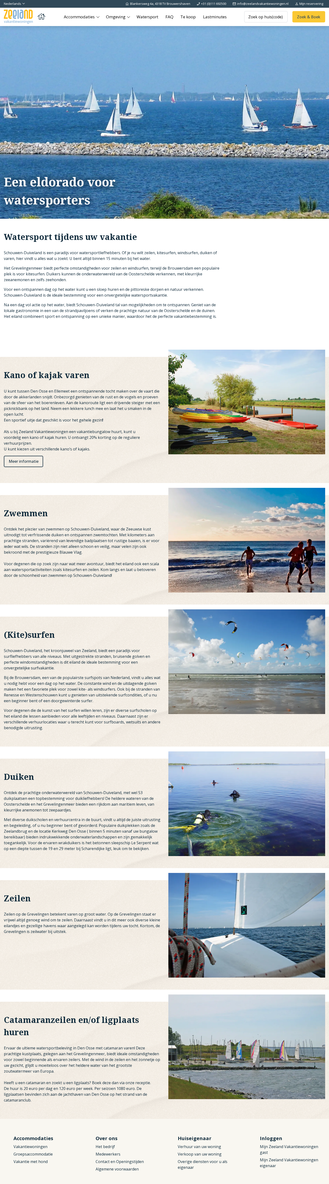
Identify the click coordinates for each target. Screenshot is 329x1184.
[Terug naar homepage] (25, 17)
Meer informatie (24, 461)
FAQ (169, 17)
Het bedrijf (105, 1146)
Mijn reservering (311, 3)
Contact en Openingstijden (120, 1161)
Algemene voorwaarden (117, 1169)
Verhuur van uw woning (199, 1146)
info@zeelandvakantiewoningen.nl (263, 3)
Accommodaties (80, 17)
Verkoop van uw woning (200, 1154)
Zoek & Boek (308, 16)
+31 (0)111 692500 (213, 3)
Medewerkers (108, 1154)
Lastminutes (215, 17)
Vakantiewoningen (30, 1146)
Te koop (188, 17)
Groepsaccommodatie (33, 1154)
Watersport (147, 17)
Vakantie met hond (30, 1161)
